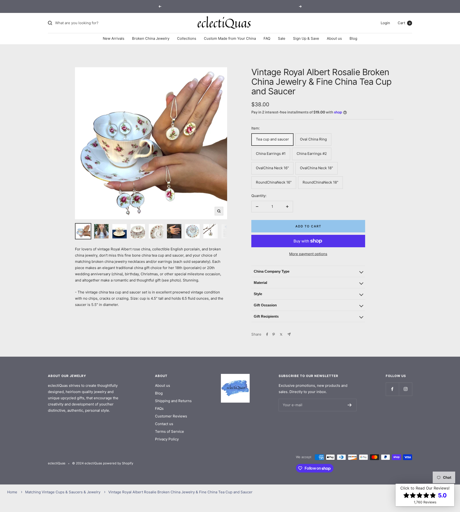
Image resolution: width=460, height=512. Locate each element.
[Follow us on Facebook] (392, 389)
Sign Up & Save (306, 38)
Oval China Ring (313, 139)
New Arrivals (113, 38)
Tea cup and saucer (272, 139)
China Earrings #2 (312, 153)
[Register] (350, 405)
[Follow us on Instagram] (405, 389)
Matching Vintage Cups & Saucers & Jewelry (62, 492)
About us (334, 38)
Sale (281, 38)
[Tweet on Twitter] (281, 334)
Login (385, 23)
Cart (404, 23)
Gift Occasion (265, 305)
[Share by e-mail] (289, 334)
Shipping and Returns (173, 401)
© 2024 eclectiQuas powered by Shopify (102, 463)
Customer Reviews (171, 416)
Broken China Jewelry (150, 38)
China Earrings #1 (271, 153)
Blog (353, 38)
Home (12, 492)
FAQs (159, 408)
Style (258, 294)
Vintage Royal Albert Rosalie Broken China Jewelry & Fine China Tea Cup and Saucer (180, 492)
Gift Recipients (266, 316)
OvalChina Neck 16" (272, 168)
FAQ (267, 38)
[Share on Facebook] (267, 334)
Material (260, 283)
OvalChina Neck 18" (316, 168)
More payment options (308, 254)
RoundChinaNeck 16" (274, 182)
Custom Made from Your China (230, 38)
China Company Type (271, 271)
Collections (186, 38)
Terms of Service (169, 431)
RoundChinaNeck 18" (320, 182)
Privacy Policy (167, 439)
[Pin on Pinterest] (273, 334)
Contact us (164, 424)
